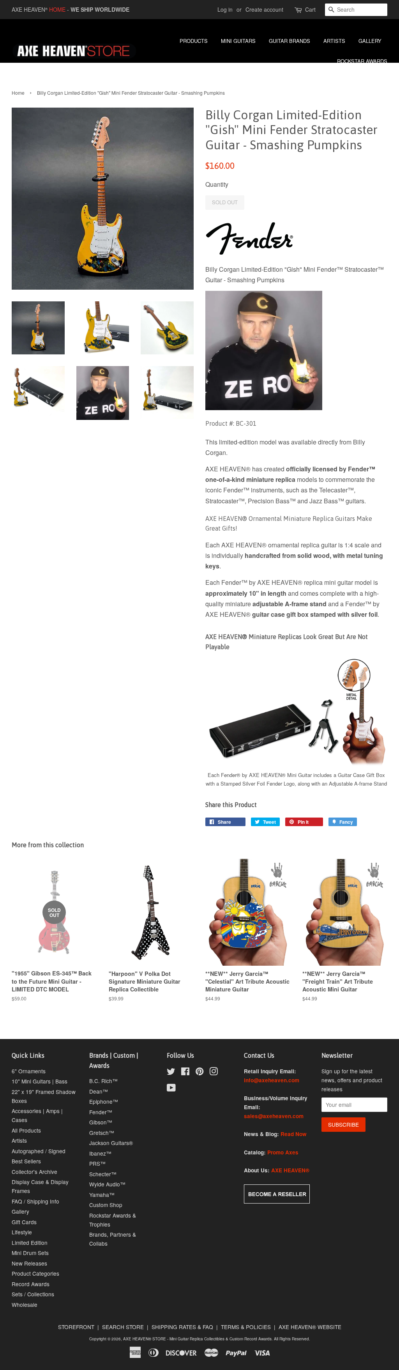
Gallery (20, 1211)
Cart (310, 9)
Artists (19, 1140)
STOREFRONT (76, 1327)
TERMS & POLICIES (246, 1327)
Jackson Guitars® (111, 1143)
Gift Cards (24, 1222)
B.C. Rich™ (103, 1081)
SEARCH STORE (123, 1327)
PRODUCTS (194, 40)
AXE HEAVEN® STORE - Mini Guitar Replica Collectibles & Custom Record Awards (197, 1339)
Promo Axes (282, 1152)
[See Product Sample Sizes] (296, 764)
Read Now (294, 1134)
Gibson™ (100, 1122)
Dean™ (98, 1091)
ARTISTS (334, 40)
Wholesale (24, 1304)
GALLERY (369, 40)
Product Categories (35, 1273)
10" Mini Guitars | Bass (39, 1081)
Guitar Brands (289, 40)
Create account (264, 9)
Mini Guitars (238, 40)
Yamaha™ (102, 1194)
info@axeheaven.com (271, 1080)
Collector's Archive (34, 1171)
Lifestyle (22, 1232)
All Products (26, 1130)
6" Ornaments (29, 1071)
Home (18, 92)
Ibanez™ (100, 1153)
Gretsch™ (101, 1132)
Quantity (216, 184)
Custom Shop (105, 1205)
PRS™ (97, 1163)
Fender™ (100, 1112)
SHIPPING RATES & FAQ (182, 1327)
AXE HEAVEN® (290, 1170)
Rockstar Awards (362, 61)
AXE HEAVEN (30, 9)
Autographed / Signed (38, 1151)
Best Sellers (26, 1161)
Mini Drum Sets (30, 1253)
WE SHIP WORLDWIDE (100, 9)
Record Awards (30, 1284)
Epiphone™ (103, 1101)
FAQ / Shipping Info (35, 1201)
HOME (57, 9)
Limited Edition (30, 1242)
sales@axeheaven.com (274, 1116)
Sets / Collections (33, 1294)
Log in (225, 9)
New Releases (29, 1263)
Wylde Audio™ (107, 1184)
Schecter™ (103, 1174)
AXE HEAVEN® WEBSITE (310, 1327)
